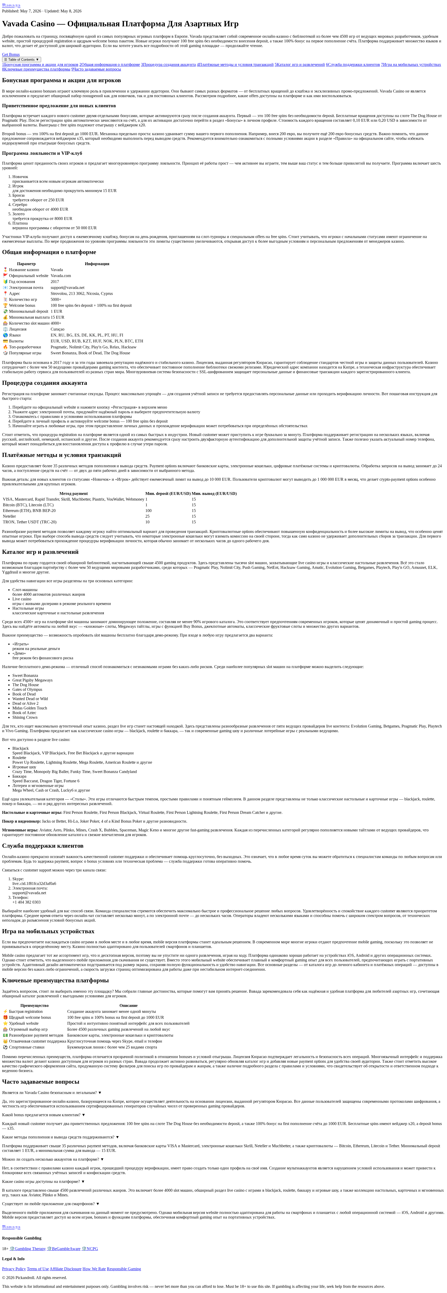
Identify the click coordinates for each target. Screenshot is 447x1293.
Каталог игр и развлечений (300, 64)
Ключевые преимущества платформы (36, 69)
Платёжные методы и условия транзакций (235, 64)
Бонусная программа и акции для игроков (40, 64)
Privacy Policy (14, 1269)
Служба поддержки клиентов (353, 64)
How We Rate (94, 1269)
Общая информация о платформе (109, 64)
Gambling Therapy (28, 1248)
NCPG (89, 1248)
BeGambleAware (63, 1248)
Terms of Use (38, 1269)
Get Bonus (11, 54)
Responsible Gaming (124, 1269)
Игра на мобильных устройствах (411, 64)
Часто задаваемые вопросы (96, 69)
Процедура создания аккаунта (168, 64)
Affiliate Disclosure (65, 1269)
